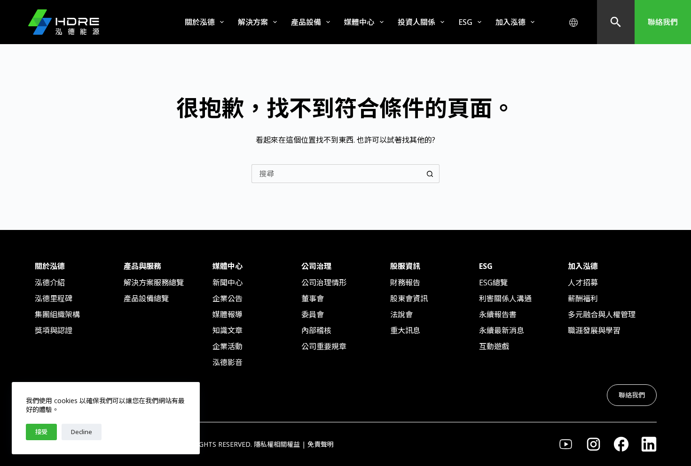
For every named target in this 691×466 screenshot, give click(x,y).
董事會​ (312, 298)
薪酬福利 (583, 298)
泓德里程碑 (53, 298)
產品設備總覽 (146, 298)
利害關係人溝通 (505, 298)
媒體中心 (359, 22)
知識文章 (227, 330)
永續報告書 (498, 314)
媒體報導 (227, 314)
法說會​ (401, 314)
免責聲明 (320, 444)
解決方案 (253, 22)
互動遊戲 (494, 346)
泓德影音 (227, 362)
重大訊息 (405, 330)
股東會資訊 (409, 298)
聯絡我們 (663, 22)
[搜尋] (616, 22)
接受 (41, 432)
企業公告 (227, 298)
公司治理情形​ (323, 282)
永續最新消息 (501, 330)
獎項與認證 (53, 330)
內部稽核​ (316, 330)
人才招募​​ (583, 282)
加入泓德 (510, 22)
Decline (81, 432)
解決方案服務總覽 (154, 282)
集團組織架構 (57, 314)
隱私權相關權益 (277, 444)
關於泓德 (200, 22)
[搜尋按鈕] (430, 173)
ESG (465, 22)
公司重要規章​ (323, 346)
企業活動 (227, 346)
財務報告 (405, 282)
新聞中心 (227, 282)
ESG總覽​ (493, 282)
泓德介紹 (50, 282)
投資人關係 (416, 22)
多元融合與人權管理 (602, 314)
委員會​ (312, 314)
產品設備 (306, 22)
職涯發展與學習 (594, 330)
